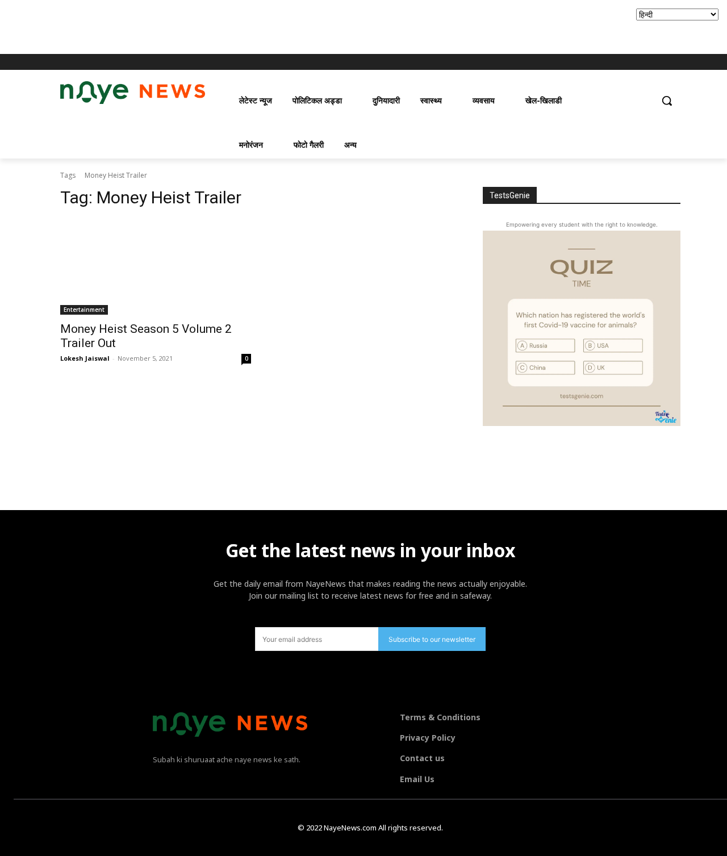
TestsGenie (510, 195)
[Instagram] (629, 62)
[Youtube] (660, 62)
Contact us (422, 758)
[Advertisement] (206, 25)
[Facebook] (613, 62)
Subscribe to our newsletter (431, 639)
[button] (666, 100)
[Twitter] (644, 62)
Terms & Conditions (440, 717)
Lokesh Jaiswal (85, 358)
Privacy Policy (428, 737)
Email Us (417, 779)
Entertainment (84, 310)
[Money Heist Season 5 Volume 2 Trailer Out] (155, 267)
